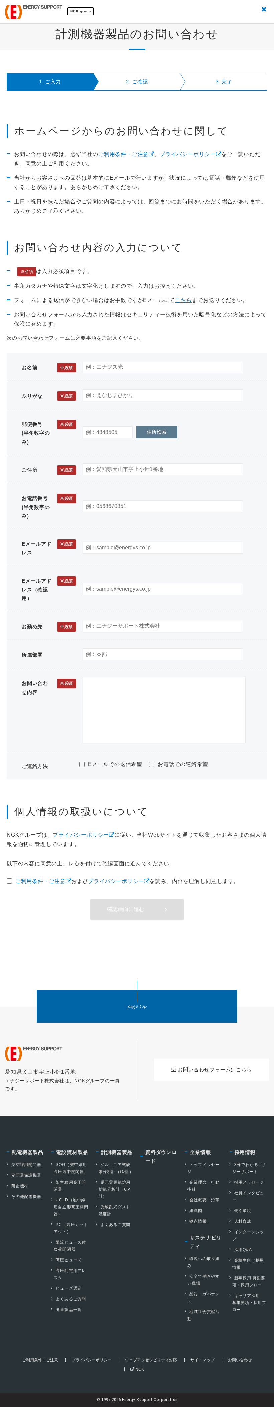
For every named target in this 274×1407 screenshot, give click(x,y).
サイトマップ (202, 1360)
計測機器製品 (117, 1152)
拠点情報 (198, 1221)
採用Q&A (243, 1249)
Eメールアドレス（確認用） (47, 589)
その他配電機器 (26, 1196)
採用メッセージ (249, 1182)
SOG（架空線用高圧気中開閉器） (71, 1168)
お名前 (47, 367)
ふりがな (47, 396)
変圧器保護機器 (26, 1175)
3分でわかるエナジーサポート (249, 1168)
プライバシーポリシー (188, 154)
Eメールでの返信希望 (114, 764)
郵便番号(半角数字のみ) (47, 433)
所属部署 (32, 655)
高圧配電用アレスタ (70, 1274)
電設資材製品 (72, 1152)
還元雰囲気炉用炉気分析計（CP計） (115, 1189)
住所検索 (157, 432)
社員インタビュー (248, 1196)
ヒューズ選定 (69, 1288)
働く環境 (242, 1210)
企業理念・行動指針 (203, 1186)
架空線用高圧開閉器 (70, 1186)
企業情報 (200, 1152)
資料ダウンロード (161, 1156)
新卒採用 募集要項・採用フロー (248, 1281)
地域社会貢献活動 (203, 1315)
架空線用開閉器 (26, 1164)
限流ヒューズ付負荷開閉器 (70, 1246)
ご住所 (47, 470)
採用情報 (245, 1152)
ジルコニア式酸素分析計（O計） (116, 1168)
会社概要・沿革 (204, 1200)
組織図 (195, 1210)
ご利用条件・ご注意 (123, 154)
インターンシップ (248, 1235)
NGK (139, 1369)
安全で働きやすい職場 (203, 1280)
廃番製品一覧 (69, 1309)
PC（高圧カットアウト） (71, 1228)
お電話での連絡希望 (182, 764)
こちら (183, 300)
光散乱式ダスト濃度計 (115, 1210)
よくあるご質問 (71, 1299)
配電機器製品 (27, 1152)
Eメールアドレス (47, 548)
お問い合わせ (240, 1360)
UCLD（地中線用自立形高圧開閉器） (71, 1207)
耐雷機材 (19, 1186)
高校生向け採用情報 (248, 1264)
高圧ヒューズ (69, 1260)
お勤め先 (47, 626)
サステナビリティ (206, 1242)
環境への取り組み (203, 1262)
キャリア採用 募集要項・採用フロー (249, 1302)
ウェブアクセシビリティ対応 (151, 1360)
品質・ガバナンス (203, 1297)
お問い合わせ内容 (47, 687)
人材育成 (242, 1221)
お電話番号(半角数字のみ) (47, 507)
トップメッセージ (203, 1168)
